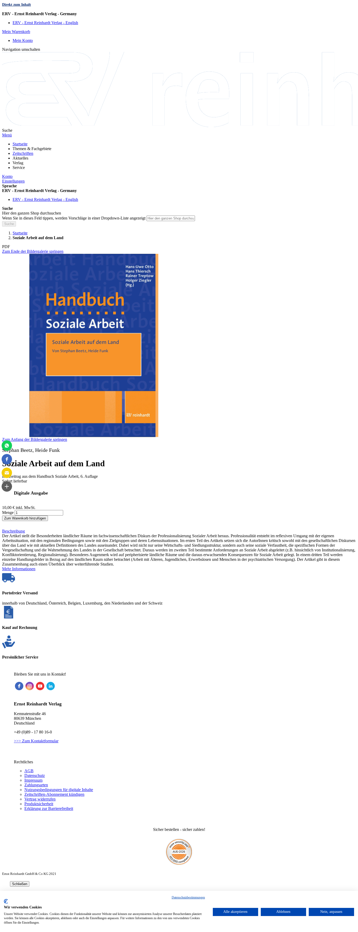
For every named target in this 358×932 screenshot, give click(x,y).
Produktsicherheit (38, 804)
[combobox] (171, 218)
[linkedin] (50, 686)
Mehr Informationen (18, 569)
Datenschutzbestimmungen (188, 897)
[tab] (179, 531)
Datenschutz (34, 775)
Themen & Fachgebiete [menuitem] (32, 148)
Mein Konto (23, 40)
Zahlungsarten (36, 785)
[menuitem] (20, 144)
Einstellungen (13, 181)
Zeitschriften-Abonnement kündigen (54, 794)
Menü (7, 135)
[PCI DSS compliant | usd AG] (179, 863)
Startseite (20, 233)
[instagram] (29, 686)
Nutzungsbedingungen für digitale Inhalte (58, 789)
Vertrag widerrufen (40, 799)
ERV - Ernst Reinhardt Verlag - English (45, 22)
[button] (179, 14)
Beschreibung (13, 531)
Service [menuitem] (19, 167)
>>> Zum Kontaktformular (36, 741)
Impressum (33, 780)
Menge (8, 512)
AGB (29, 771)
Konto (7, 176)
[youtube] (40, 686)
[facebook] (19, 686)
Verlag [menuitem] (18, 163)
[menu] (179, 156)
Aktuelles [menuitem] (20, 158)
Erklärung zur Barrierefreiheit (48, 808)
